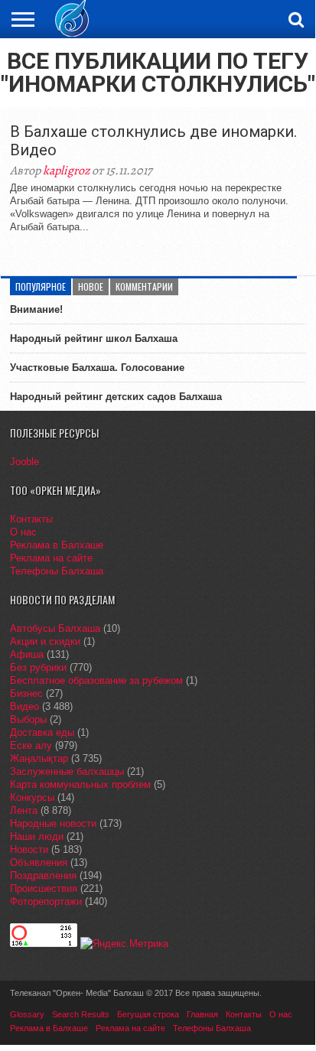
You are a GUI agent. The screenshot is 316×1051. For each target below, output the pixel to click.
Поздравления (43, 875)
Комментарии (144, 286)
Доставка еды (42, 732)
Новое (90, 286)
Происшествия (43, 888)
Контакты (31, 519)
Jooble (24, 461)
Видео (24, 706)
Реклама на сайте (51, 558)
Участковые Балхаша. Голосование (97, 367)
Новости (29, 849)
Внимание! (36, 309)
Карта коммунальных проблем (80, 784)
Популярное (40, 286)
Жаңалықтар (39, 758)
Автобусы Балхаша (55, 628)
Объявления (38, 862)
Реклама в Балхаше (56, 545)
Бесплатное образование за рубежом (96, 680)
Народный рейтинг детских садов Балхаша (116, 396)
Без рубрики (38, 667)
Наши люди (37, 836)
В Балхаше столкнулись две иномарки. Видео (153, 140)
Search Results (80, 1014)
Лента (23, 810)
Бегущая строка (148, 1014)
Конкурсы (32, 797)
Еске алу (31, 745)
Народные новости (53, 823)
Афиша (27, 654)
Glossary (27, 1014)
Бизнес (26, 693)
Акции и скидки (45, 641)
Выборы (28, 719)
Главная (202, 1014)
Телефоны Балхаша (56, 571)
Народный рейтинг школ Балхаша (94, 338)
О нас (23, 532)
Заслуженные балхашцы (67, 771)
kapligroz (66, 170)
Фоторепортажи (46, 901)
